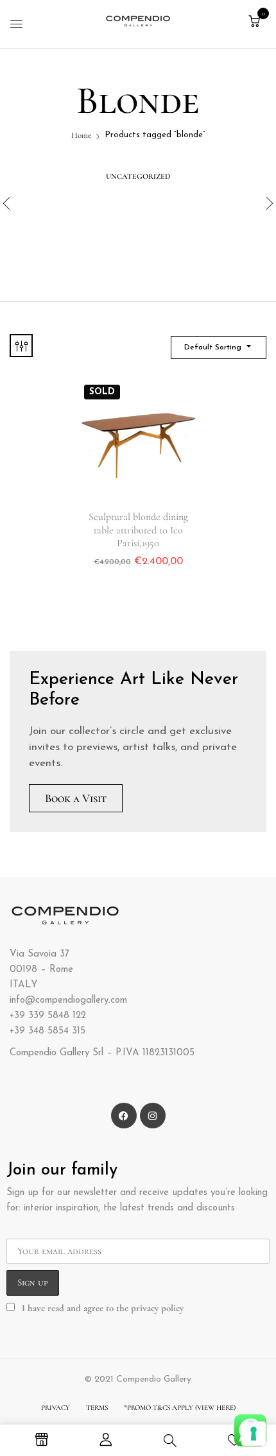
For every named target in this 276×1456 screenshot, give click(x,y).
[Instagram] (153, 1115)
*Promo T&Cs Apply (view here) (180, 1407)
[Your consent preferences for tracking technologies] (253, 1433)
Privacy (55, 1407)
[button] (254, 22)
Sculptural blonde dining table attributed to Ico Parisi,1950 (138, 529)
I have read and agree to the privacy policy (103, 1308)
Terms (97, 1407)
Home (81, 135)
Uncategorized (138, 176)
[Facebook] (124, 1115)
